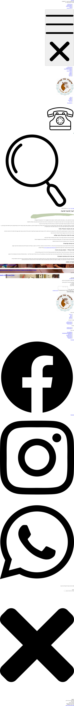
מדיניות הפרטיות (55, 290)
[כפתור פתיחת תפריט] (59, 38)
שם (73, 283)
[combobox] (69, 590)
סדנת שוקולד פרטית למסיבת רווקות (50, 247)
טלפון (73, 284)
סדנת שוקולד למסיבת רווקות (8, 265)
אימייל (73, 285)
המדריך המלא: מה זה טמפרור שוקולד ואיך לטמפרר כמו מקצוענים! (18, 270)
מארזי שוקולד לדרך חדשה (7, 275)
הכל (69, 208)
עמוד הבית (72, 208)
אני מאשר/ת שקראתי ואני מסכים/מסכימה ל (63, 290)
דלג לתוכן (72, 0)
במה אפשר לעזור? (71, 289)
